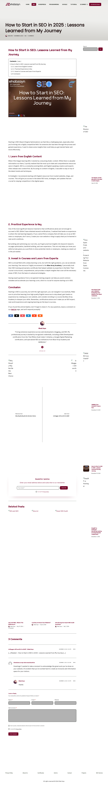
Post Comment (13, 734)
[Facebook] (10, 315)
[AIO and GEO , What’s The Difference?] (19, 565)
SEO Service (99, 773)
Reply (74, 649)
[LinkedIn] (28, 315)
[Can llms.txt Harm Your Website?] (42, 565)
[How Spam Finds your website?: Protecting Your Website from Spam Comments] (86, 294)
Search (85, 46)
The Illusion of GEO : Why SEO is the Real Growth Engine (96, 179)
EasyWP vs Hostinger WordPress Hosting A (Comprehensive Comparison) (96, 531)
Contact (69, 773)
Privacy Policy (46, 491)
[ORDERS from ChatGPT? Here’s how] (86, 407)
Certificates (41, 773)
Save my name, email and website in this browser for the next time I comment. (27, 725)
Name (10, 700)
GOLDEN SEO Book (95, 4)
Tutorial (74, 4)
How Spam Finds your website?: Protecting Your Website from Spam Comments (96, 292)
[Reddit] (34, 315)
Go (100, 49)
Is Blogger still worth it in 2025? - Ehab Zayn (21, 649)
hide (19, 61)
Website (57, 700)
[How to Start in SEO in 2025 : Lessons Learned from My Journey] (86, 469)
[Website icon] (42, 347)
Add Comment (12, 708)
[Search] (87, 4)
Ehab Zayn (22, 681)
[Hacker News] (40, 315)
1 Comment (11, 628)
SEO (34, 4)
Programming (54, 4)
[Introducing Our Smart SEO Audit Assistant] (65, 565)
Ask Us (56, 773)
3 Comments (31, 35)
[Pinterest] (22, 315)
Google (64, 4)
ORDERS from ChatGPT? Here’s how (96, 406)
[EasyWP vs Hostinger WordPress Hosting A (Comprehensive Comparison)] (86, 532)
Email (33, 700)
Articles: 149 (42, 350)
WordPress (42, 4)
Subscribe (63, 487)
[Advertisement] (42, 129)
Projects (84, 773)
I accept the (43, 491)
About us (25, 773)
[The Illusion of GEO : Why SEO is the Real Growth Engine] (86, 180)
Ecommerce (84, 4)
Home (27, 4)
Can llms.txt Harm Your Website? (41, 622)
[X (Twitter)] (16, 315)
